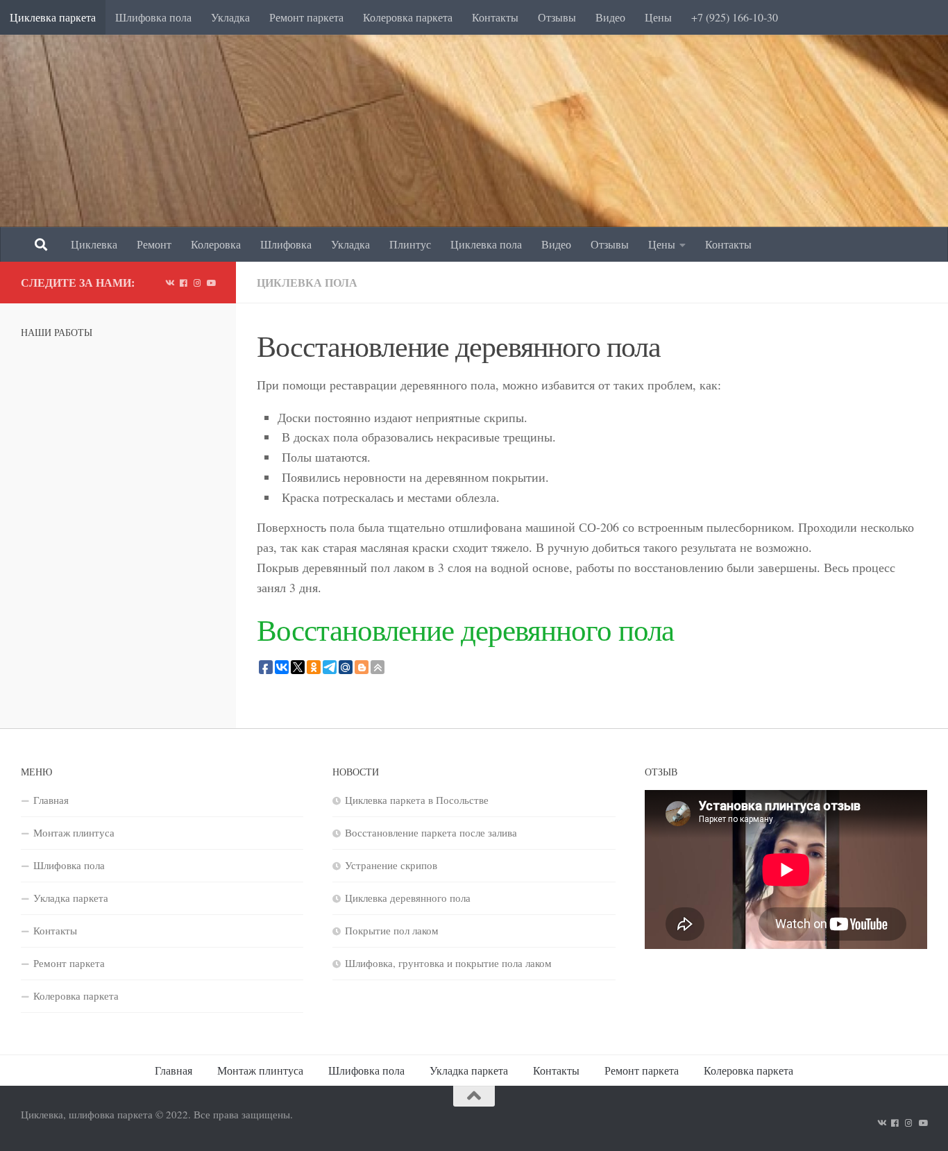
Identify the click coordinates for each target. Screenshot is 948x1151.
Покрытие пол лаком (392, 930)
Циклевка (94, 244)
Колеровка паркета (407, 17)
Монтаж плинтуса (74, 832)
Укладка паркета (70, 898)
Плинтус (410, 244)
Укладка (230, 17)
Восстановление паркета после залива (431, 832)
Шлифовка (286, 244)
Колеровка (216, 244)
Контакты (495, 17)
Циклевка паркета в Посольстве (417, 800)
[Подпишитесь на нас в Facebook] (183, 282)
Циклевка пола (486, 244)
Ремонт (154, 244)
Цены (658, 17)
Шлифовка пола (153, 17)
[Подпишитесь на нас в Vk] (169, 282)
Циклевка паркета (53, 17)
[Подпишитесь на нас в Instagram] (197, 282)
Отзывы (557, 17)
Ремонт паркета (306, 17)
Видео (610, 17)
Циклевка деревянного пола (408, 898)
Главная (51, 800)
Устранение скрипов (391, 865)
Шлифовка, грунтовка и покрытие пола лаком (448, 963)
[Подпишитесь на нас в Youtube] (211, 282)
